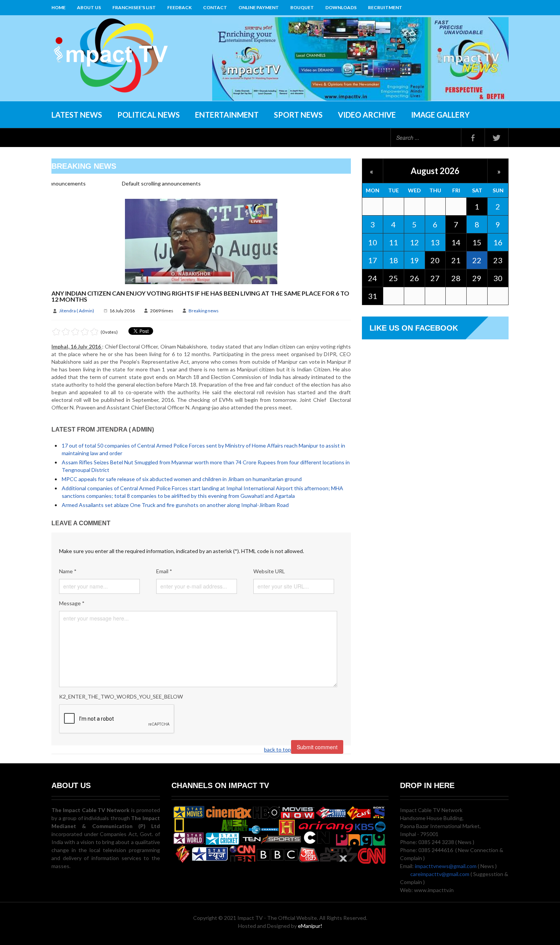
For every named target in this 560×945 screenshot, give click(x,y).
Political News (148, 114)
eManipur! (310, 926)
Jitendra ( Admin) (76, 310)
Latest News (76, 114)
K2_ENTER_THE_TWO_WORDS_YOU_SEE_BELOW (121, 696)
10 (372, 242)
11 (393, 242)
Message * (72, 603)
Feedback (179, 7)
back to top (277, 749)
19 (414, 260)
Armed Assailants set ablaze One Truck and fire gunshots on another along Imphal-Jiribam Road (175, 505)
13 (435, 242)
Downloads (341, 7)
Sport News (298, 114)
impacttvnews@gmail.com (446, 866)
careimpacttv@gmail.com (439, 874)
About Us (89, 7)
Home (58, 7)
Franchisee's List (134, 7)
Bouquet (302, 7)
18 (393, 260)
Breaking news (204, 310)
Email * (164, 571)
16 (497, 242)
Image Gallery (440, 114)
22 (477, 260)
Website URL (269, 571)
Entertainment (227, 114)
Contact (215, 7)
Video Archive (367, 114)
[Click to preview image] (201, 241)
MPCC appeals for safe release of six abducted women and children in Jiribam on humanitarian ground (182, 479)
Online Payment (258, 7)
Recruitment (385, 7)
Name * (68, 571)
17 (372, 260)
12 (414, 242)
